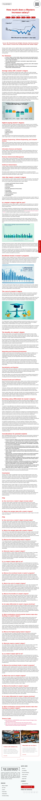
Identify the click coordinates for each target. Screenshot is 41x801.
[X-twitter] (27, 792)
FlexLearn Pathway (25, 772)
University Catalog (5, 795)
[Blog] (37, 792)
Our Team (3, 787)
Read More (5, 755)
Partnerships (4, 791)
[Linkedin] (32, 792)
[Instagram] (29, 792)
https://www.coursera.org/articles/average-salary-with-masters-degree (19, 722)
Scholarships (24, 776)
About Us (23, 768)
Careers (3, 789)
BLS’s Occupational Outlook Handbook (31, 210)
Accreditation (24, 770)
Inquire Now (24, 778)
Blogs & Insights (5, 785)
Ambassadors (4, 793)
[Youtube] (34, 792)
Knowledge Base (25, 783)
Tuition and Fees (25, 774)
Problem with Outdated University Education (15, 746)
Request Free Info (39, 246)
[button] (37, 4)
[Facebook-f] (24, 792)
